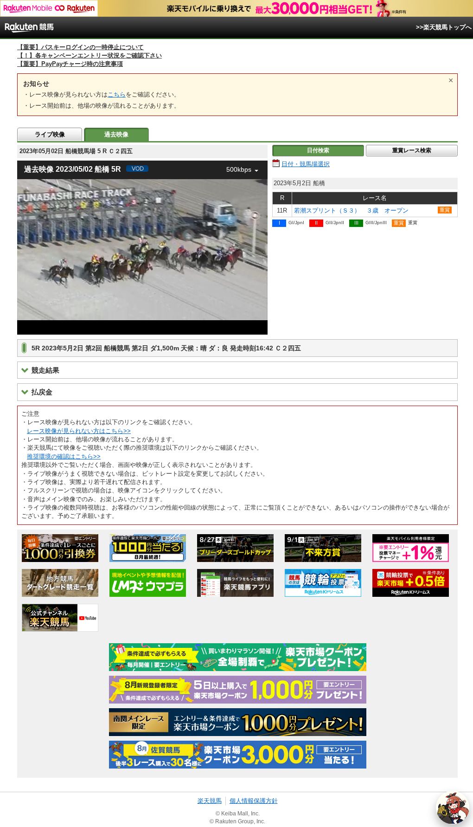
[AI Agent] (452, 807)
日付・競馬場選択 (305, 164)
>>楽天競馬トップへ (444, 27)
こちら (117, 94)
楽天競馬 (210, 800)
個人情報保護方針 (254, 800)
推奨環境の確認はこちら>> (64, 456)
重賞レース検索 (411, 150)
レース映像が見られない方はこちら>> (79, 430)
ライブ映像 (50, 134)
